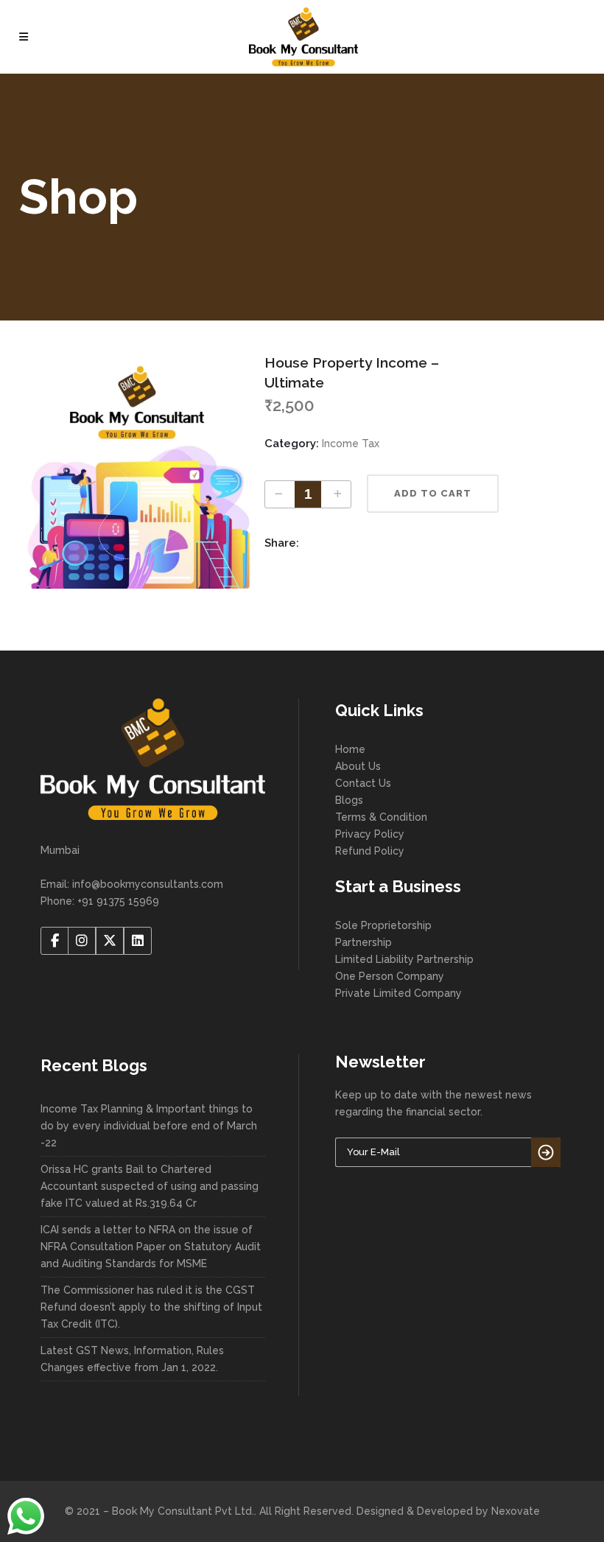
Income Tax (350, 443)
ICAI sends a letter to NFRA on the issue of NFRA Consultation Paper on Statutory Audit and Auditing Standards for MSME (151, 1246)
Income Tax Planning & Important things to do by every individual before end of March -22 (149, 1126)
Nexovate (515, 1511)
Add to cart (432, 493)
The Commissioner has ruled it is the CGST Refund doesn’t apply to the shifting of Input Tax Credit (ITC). (151, 1307)
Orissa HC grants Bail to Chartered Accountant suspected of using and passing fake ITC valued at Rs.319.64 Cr (150, 1186)
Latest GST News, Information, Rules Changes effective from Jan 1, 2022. (132, 1359)
